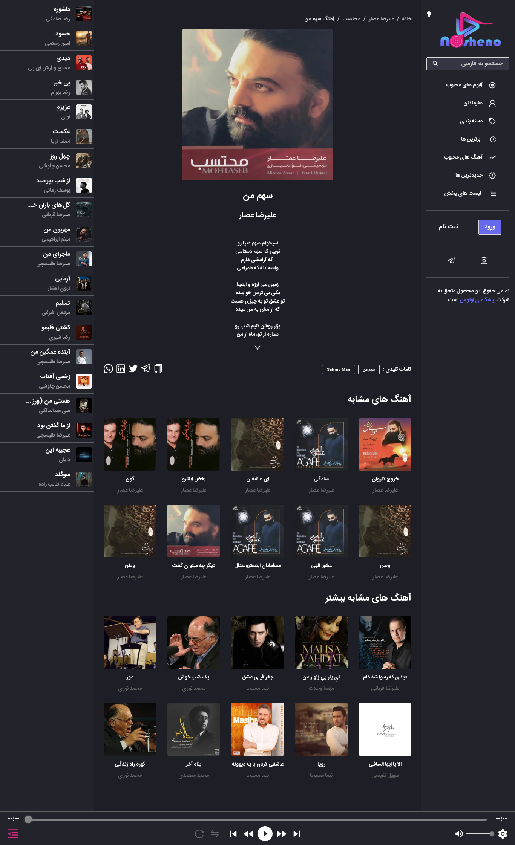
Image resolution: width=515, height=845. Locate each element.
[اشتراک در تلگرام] (145, 371)
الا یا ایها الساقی (385, 764)
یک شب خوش (193, 677)
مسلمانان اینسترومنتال (257, 565)
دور (129, 677)
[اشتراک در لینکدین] (121, 371)
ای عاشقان (257, 479)
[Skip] (296, 833)
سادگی (321, 479)
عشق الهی (321, 565)
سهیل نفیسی (385, 775)
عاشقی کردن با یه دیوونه (258, 764)
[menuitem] (468, 85)
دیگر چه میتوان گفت (193, 565)
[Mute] (459, 834)
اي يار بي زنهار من (321, 677)
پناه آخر (193, 764)
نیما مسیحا (257, 688)
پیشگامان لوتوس (477, 300)
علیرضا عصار (385, 490)
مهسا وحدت (321, 688)
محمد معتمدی (193, 775)
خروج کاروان (385, 479)
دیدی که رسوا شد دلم (385, 677)
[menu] (467, 225)
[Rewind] (248, 833)
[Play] (265, 833)
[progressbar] (257, 819)
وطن (385, 565)
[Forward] (281, 833)
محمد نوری (193, 688)
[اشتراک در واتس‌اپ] (108, 371)
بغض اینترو (193, 479)
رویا (321, 764)
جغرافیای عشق (257, 677)
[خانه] (470, 31)
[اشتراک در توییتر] (133, 371)
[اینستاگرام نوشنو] (484, 260)
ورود (489, 227)
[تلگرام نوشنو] (451, 260)
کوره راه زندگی (130, 764)
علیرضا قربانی (385, 688)
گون (130, 479)
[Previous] (233, 833)
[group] (257, 828)
